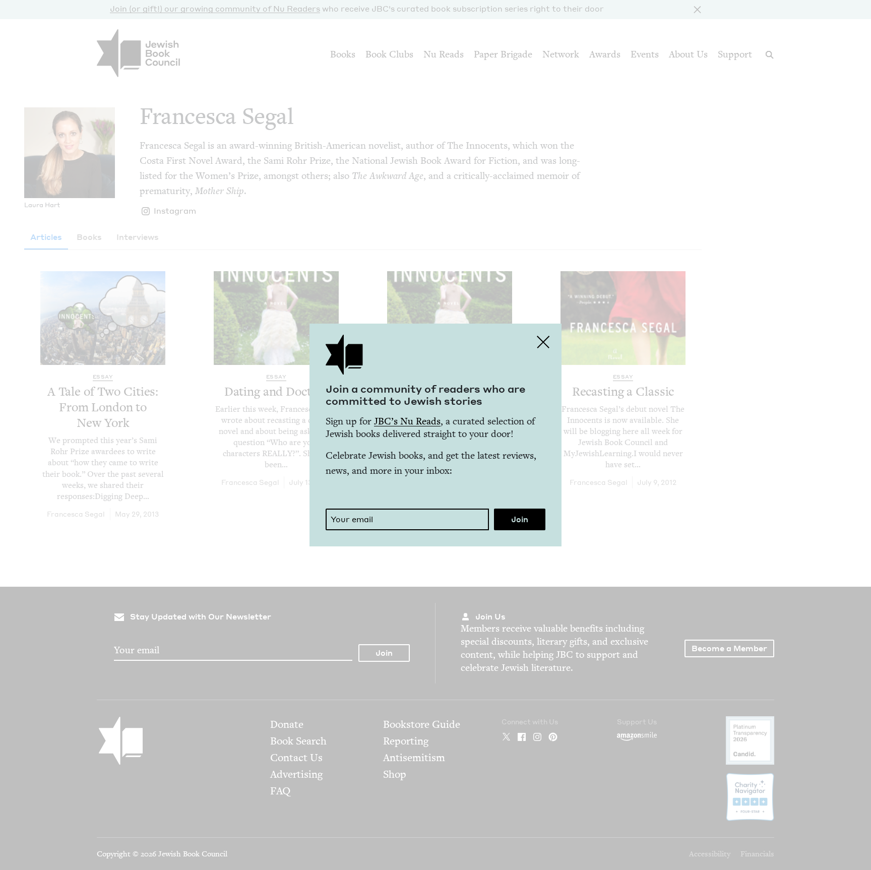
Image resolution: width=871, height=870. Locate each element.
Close (543, 342)
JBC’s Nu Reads (407, 421)
